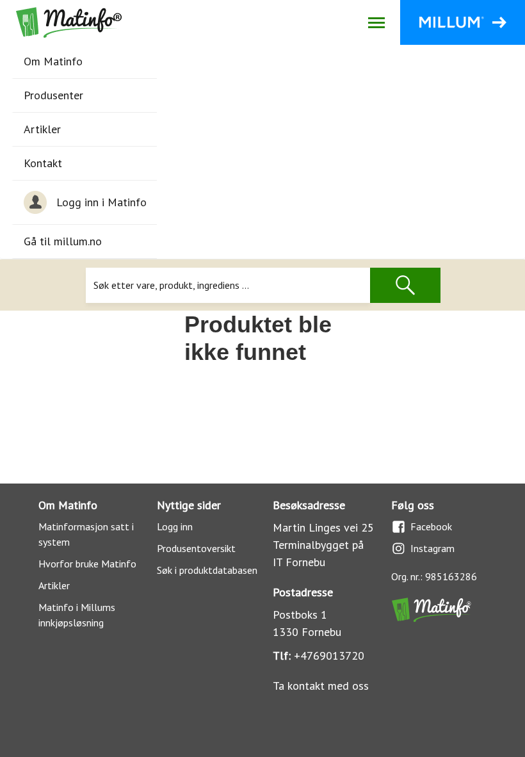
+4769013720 (329, 655)
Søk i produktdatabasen (207, 570)
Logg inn (175, 526)
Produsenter (53, 95)
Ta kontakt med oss (321, 685)
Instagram (432, 548)
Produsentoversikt (196, 548)
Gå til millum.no (63, 241)
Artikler (42, 129)
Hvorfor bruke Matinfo (87, 563)
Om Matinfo (53, 61)
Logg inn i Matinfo (101, 202)
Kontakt (43, 163)
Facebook (431, 526)
